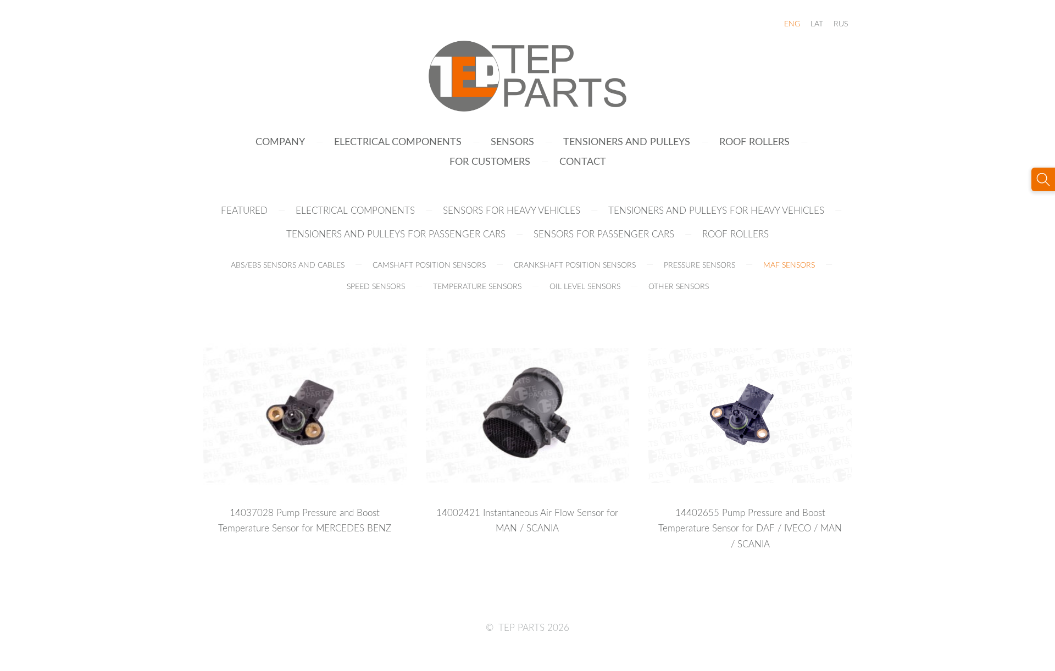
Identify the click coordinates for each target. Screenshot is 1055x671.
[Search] (1043, 179)
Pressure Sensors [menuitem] (699, 264)
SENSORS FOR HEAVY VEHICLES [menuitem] (511, 210)
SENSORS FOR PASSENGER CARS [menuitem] (604, 234)
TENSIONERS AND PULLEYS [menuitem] (626, 141)
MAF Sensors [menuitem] (789, 264)
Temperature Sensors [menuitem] (477, 286)
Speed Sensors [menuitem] (376, 286)
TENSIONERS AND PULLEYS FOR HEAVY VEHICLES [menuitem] (716, 210)
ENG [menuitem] (792, 23)
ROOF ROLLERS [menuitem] (754, 141)
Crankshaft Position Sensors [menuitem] (575, 264)
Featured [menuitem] (244, 210)
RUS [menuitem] (841, 23)
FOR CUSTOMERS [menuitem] (489, 161)
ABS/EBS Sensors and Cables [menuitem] (288, 264)
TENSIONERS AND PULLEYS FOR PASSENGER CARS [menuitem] (396, 234)
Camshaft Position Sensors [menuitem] (429, 264)
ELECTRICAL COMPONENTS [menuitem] (398, 141)
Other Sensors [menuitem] (678, 286)
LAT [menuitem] (816, 23)
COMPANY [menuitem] (280, 141)
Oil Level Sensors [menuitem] (584, 286)
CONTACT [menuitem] (582, 161)
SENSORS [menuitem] (512, 141)
